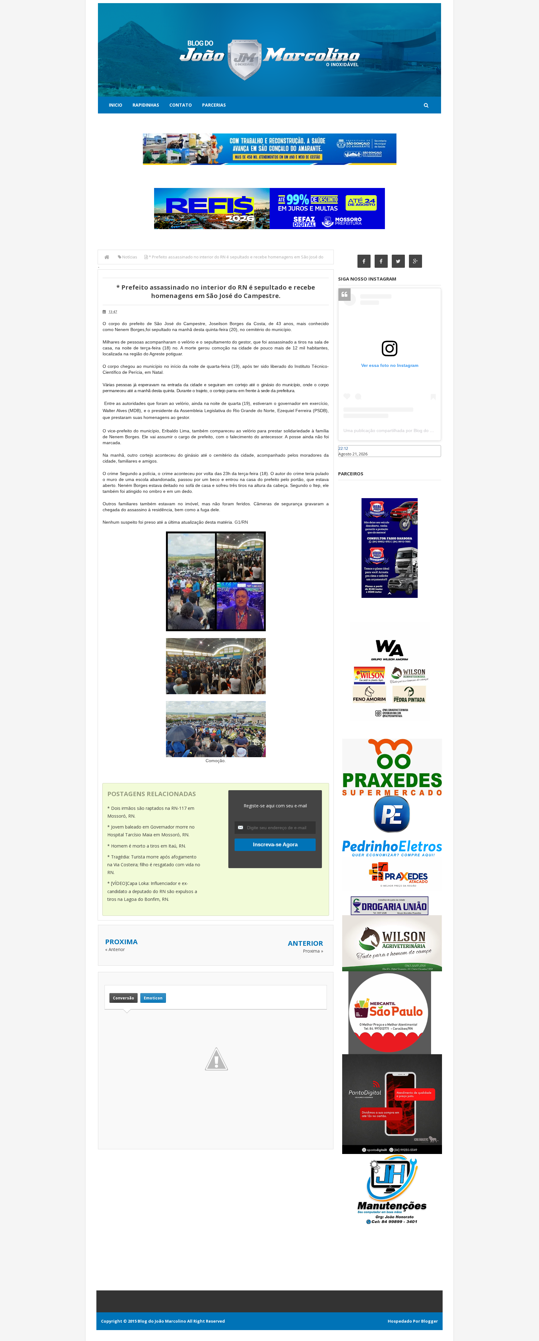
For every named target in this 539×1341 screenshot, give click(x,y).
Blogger (429, 1321)
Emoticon (153, 998)
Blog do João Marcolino (162, 1321)
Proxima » (313, 951)
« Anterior (115, 949)
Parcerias (214, 105)
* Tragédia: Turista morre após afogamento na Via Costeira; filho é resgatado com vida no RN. (153, 864)
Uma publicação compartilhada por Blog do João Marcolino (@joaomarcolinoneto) (424, 430)
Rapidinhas (146, 105)
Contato (180, 105)
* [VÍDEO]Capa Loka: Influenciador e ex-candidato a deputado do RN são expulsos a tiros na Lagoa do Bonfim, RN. (152, 891)
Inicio (115, 105)
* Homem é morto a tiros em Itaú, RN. (146, 846)
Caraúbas (347, 460)
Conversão (123, 998)
